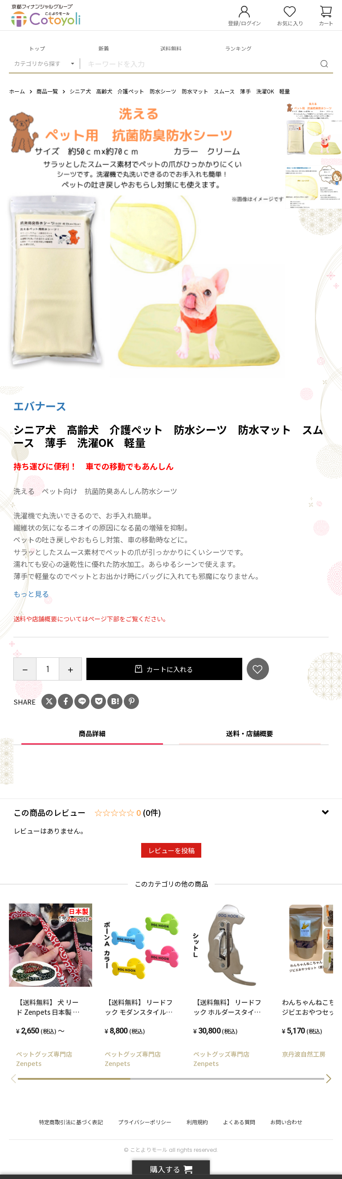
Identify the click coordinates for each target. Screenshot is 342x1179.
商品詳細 (92, 733)
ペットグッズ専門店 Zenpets (47, 1058)
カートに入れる (169, 669)
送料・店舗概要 (249, 733)
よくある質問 (239, 1122)
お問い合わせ (286, 1122)
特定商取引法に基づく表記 (71, 1122)
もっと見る (31, 593)
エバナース (39, 405)
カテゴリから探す (37, 63)
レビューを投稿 (171, 850)
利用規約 (197, 1122)
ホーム (17, 91)
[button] (328, 1078)
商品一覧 (47, 91)
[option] (142, 243)
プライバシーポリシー (144, 1122)
